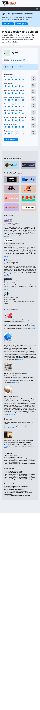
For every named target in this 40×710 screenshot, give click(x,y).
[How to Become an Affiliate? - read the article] (8, 390)
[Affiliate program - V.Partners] (11, 207)
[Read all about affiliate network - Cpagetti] (11, 165)
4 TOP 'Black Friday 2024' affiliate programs (16, 491)
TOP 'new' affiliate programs (12, 462)
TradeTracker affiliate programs (13, 488)
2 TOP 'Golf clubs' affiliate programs (15, 489)
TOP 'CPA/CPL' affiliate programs (14, 456)
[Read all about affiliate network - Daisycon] (20, 240)
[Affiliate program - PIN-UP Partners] (28, 198)
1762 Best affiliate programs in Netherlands (16, 486)
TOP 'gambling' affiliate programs (14, 471)
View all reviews (11, 139)
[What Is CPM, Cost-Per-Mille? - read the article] (8, 336)
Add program (21, 24)
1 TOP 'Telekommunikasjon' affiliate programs (17, 495)
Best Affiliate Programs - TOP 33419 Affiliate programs (20, 459)
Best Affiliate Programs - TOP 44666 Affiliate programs (20, 474)
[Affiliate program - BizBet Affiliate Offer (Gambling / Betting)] (28, 189)
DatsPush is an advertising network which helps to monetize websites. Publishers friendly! (17, 320)
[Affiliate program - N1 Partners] (11, 198)
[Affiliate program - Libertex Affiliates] (28, 207)
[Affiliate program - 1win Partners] (11, 179)
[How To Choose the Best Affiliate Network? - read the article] (8, 367)
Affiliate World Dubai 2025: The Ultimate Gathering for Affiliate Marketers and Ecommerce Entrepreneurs (18, 441)
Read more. (32, 328)
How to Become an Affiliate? (11, 396)
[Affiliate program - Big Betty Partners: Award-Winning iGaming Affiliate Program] (11, 189)
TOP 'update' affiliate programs (13, 457)
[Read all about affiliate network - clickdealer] (20, 260)
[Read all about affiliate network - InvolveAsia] (20, 294)
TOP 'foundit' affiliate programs (13, 472)
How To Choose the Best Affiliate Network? (15, 373)
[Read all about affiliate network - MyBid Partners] (20, 220)
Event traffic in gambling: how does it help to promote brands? (18, 422)
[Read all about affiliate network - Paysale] (28, 165)
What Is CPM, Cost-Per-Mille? (12, 343)
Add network (8, 24)
